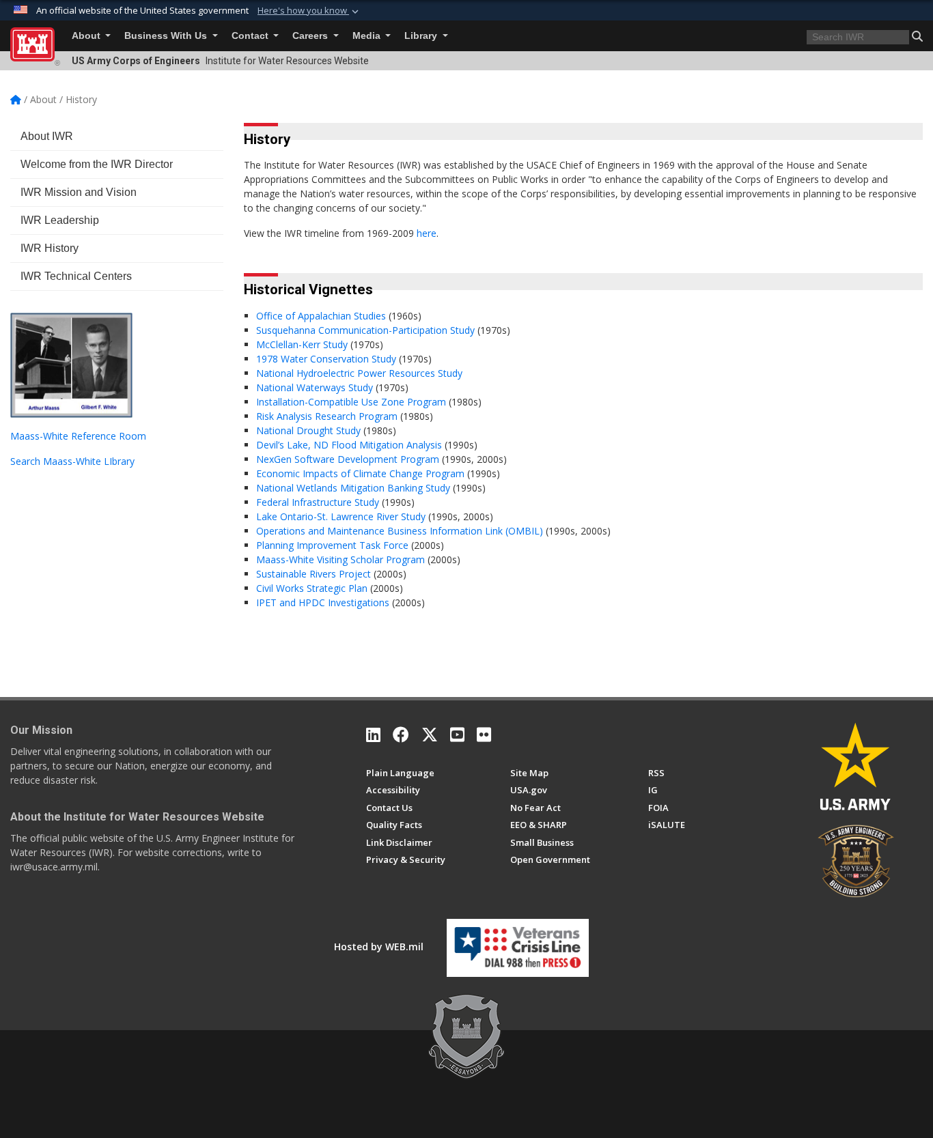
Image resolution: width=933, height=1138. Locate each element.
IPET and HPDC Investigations (324, 602)
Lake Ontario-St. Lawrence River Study (341, 516)
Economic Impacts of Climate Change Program (361, 473)
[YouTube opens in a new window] (457, 734)
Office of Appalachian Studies (321, 315)
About (87, 36)
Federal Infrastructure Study (317, 502)
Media (367, 36)
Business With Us (167, 36)
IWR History (49, 248)
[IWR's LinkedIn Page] (373, 734)
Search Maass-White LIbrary (72, 461)
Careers (311, 36)
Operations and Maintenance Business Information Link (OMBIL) (399, 530)
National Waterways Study (316, 387)
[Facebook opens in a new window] (401, 734)
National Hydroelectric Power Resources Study (359, 373)
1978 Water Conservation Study (326, 358)
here (426, 233)
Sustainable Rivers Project (315, 573)
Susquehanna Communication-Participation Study (365, 330)
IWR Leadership (59, 220)
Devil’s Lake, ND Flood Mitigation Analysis (350, 444)
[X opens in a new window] (429, 734)
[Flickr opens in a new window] (484, 734)
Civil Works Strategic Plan (313, 588)
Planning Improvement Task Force (333, 545)
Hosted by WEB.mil (378, 946)
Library (422, 36)
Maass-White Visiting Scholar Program (342, 559)
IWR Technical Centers (76, 276)
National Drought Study (309, 430)
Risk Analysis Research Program (328, 416)
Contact (251, 36)
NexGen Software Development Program (349, 459)
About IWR (46, 136)
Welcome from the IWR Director (96, 164)
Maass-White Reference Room (78, 435)
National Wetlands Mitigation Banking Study (354, 487)
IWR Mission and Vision (78, 192)
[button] (309, 11)
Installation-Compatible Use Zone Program (352, 401)
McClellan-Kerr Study (303, 344)
